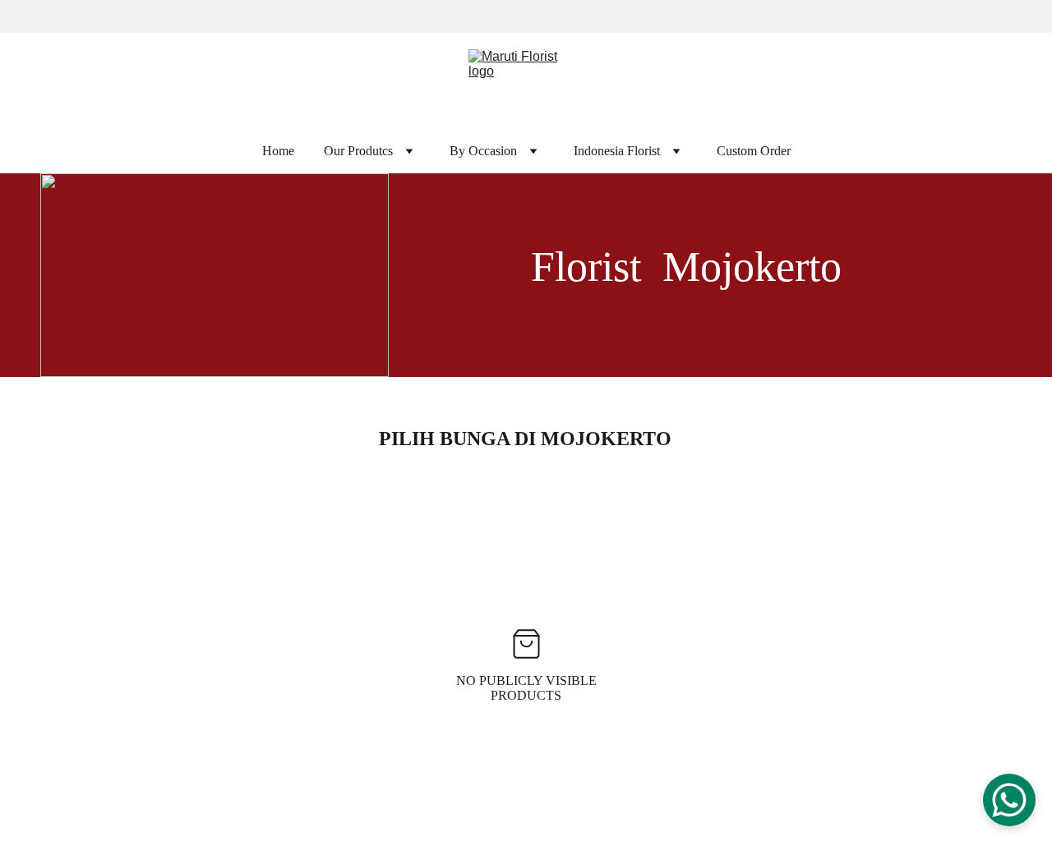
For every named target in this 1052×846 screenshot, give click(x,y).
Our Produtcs (358, 151)
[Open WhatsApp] (1009, 800)
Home (278, 151)
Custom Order (754, 151)
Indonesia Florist (617, 151)
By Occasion (483, 151)
